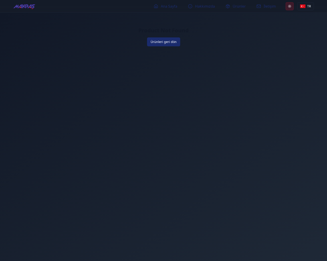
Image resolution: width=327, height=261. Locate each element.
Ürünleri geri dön (164, 42)
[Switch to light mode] (290, 6)
